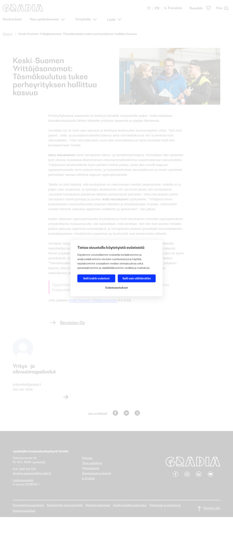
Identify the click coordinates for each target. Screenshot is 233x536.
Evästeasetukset (116, 287)
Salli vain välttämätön (137, 278)
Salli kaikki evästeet (96, 278)
